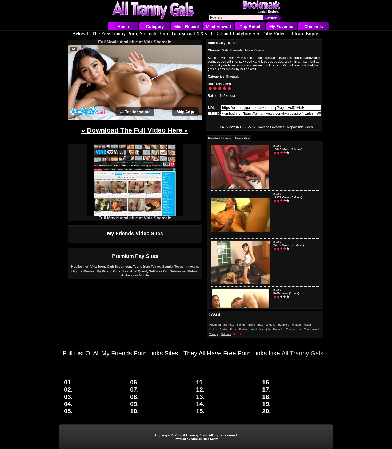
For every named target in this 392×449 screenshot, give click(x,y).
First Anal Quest (134, 271)
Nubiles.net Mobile (183, 271)
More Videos (254, 50)
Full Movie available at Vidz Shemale (134, 218)
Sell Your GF (158, 271)
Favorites (242, 138)
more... (239, 333)
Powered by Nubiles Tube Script (196, 438)
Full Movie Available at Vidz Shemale (134, 42)
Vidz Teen (97, 266)
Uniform (296, 324)
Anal (254, 329)
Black (233, 329)
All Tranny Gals (302, 353)
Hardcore (283, 324)
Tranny (213, 334)
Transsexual (311, 329)
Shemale (232, 76)
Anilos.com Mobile (135, 275)
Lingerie (270, 324)
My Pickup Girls (108, 271)
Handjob (264, 329)
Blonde (241, 324)
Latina (213, 329)
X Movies (87, 271)
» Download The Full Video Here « (134, 130)
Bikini (251, 324)
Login (262, 11)
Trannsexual (293, 329)
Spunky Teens (172, 266)
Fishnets (226, 334)
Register (273, 11)
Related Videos (219, 138)
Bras (260, 324)
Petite (223, 329)
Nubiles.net (79, 266)
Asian (307, 324)
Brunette (228, 324)
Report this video (300, 127)
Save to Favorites (271, 127)
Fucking (244, 329)
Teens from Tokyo (146, 266)
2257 (251, 127)
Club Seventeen (119, 266)
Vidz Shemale (232, 50)
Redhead (215, 324)
